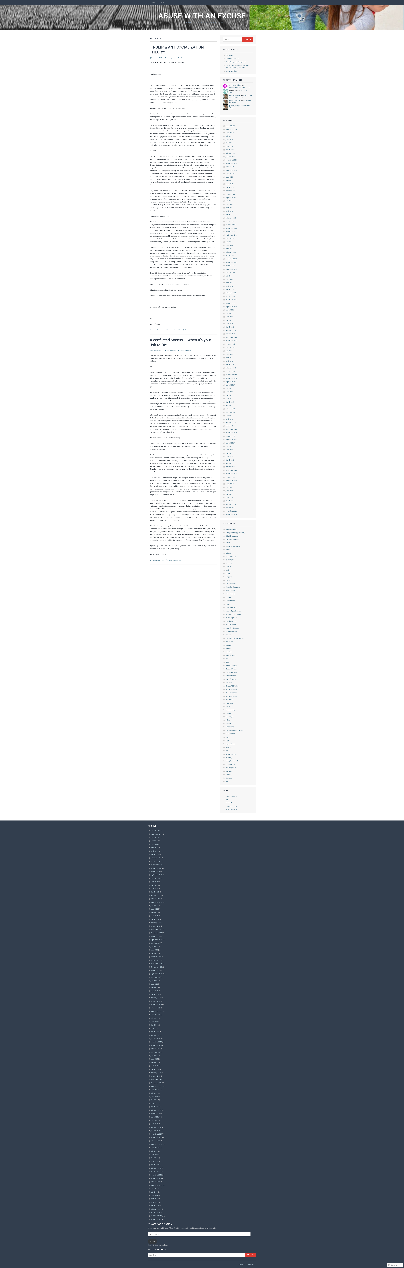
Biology (228, 573)
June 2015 (229, 450)
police (228, 720)
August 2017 (230, 385)
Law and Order (231, 676)
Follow (152, 1241)
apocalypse (230, 560)
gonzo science (231, 655)
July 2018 (229, 351)
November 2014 (231, 474)
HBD (227, 662)
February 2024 (231, 153)
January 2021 (230, 255)
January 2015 (230, 467)
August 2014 (230, 484)
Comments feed (231, 806)
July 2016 (229, 416)
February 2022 (231, 218)
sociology (229, 758)
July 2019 (229, 313)
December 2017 (231, 375)
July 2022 (229, 201)
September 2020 (231, 269)
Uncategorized (161, 330)
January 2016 (230, 426)
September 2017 (231, 382)
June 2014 (229, 491)
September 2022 (231, 197)
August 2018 (230, 347)
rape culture (230, 744)
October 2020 (230, 266)
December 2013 (231, 511)
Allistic (228, 553)
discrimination (231, 621)
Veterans (169, 330)
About (162, 2)
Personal (229, 713)
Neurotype (229, 700)
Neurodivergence (232, 689)
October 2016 (230, 409)
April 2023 (229, 184)
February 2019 (231, 330)
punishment (230, 734)
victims (228, 775)
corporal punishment (233, 611)
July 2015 (229, 446)
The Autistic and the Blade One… (239, 86)
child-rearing (231, 590)
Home (153, 2)
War (180, 330)
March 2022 (230, 214)
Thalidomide (230, 764)
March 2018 (230, 365)
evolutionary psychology (235, 638)
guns (227, 659)
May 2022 (229, 208)
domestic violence (232, 628)
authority (229, 563)
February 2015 (231, 463)
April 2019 (229, 324)
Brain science (231, 584)
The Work (229, 55)
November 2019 (231, 300)
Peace (153, 560)
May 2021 (229, 249)
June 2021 (229, 245)
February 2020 (231, 293)
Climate (228, 597)
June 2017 (229, 392)
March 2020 (230, 289)
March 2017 (230, 402)
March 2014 (230, 501)
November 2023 (231, 163)
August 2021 (230, 238)
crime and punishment (234, 614)
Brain (228, 580)
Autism (228, 567)
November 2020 (231, 262)
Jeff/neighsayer (171, 58)
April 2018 (229, 361)
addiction (229, 550)
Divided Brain (231, 625)
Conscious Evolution (233, 608)
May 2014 (229, 494)
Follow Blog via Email (160, 1224)
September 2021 (231, 235)
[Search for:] (233, 39)
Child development (233, 587)
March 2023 (230, 187)
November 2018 (231, 341)
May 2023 (229, 180)
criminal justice (231, 618)
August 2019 (230, 310)
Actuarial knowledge (233, 546)
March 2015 (230, 460)
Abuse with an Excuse (202, 15)
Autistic (228, 570)
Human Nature (231, 669)
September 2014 (231, 480)
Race (227, 737)
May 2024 (229, 143)
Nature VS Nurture (232, 686)
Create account (231, 796)
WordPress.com (231, 810)
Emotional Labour (232, 58)
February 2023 (231, 191)
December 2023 (231, 160)
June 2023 (229, 177)
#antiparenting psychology (235, 532)
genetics (229, 652)
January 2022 (230, 221)
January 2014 (230, 508)
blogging (229, 577)
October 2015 (230, 436)
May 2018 (229, 358)
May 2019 (229, 320)
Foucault (229, 645)
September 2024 (231, 129)
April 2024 (229, 146)
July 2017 (229, 388)
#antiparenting (231, 529)
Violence (187, 330)
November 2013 (231, 514)
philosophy (230, 717)
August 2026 (230, 126)
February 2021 (231, 252)
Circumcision (230, 594)
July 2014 (229, 487)
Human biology (231, 665)
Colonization (230, 601)
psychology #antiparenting (235, 730)
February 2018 (231, 368)
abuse (228, 543)
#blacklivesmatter (232, 536)
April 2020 (229, 286)
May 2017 (229, 395)
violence (175, 330)
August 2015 (230, 443)
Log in (228, 799)
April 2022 (229, 211)
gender (228, 648)
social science (231, 754)
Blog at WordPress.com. (246, 1264)
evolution (229, 635)
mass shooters (231, 679)
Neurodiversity (231, 696)
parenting (229, 703)
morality (229, 682)
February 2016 (231, 422)
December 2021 (231, 225)
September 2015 (231, 439)
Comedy (228, 604)
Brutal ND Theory (232, 71)
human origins (231, 672)
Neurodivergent (231, 693)
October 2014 (230, 477)
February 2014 (231, 504)
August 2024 (230, 133)
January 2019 (230, 334)
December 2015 (231, 429)
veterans (175, 560)
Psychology (230, 727)
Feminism (229, 642)
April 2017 (229, 399)
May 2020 (229, 283)
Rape (227, 740)
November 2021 (231, 228)
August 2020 (230, 272)
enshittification (231, 631)
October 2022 (230, 194)
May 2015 (229, 453)
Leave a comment (185, 350)
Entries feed (230, 803)
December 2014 (231, 470)
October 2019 (230, 303)
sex (227, 751)
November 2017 (231, 378)
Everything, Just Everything (236, 62)
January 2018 (230, 371)
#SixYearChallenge (232, 539)
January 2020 (230, 296)
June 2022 (229, 204)
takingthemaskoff (232, 761)
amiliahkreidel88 (235, 85)
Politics (154, 330)
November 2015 (231, 433)
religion (228, 747)
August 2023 (230, 174)
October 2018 (230, 344)
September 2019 (231, 307)
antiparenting (231, 556)
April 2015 (229, 457)
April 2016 (229, 419)
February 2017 (231, 405)
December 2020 (231, 259)
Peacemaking (230, 710)
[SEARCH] (251, 2)
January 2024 (230, 157)
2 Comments (184, 58)
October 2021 (230, 231)
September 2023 (231, 170)
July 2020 (229, 276)
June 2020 (229, 279)
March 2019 (230, 327)
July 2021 (229, 242)
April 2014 (229, 497)
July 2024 (229, 136)
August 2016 (230, 412)
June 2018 (229, 354)
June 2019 (229, 317)
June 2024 (229, 140)
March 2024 (230, 150)
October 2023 (230, 167)
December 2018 (231, 337)
